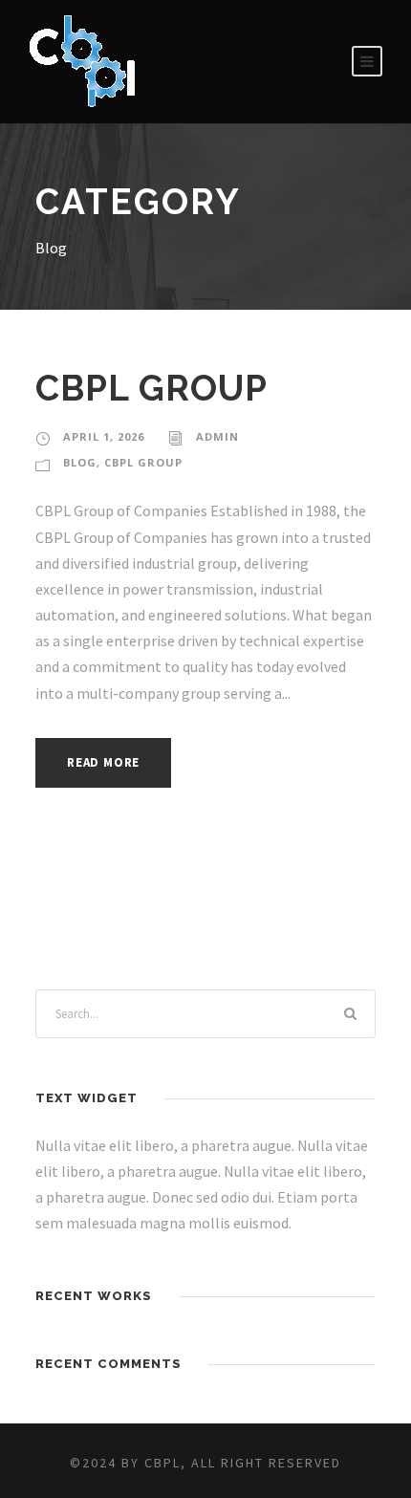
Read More (103, 762)
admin (217, 436)
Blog (80, 462)
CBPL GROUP (151, 388)
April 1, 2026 (103, 436)
